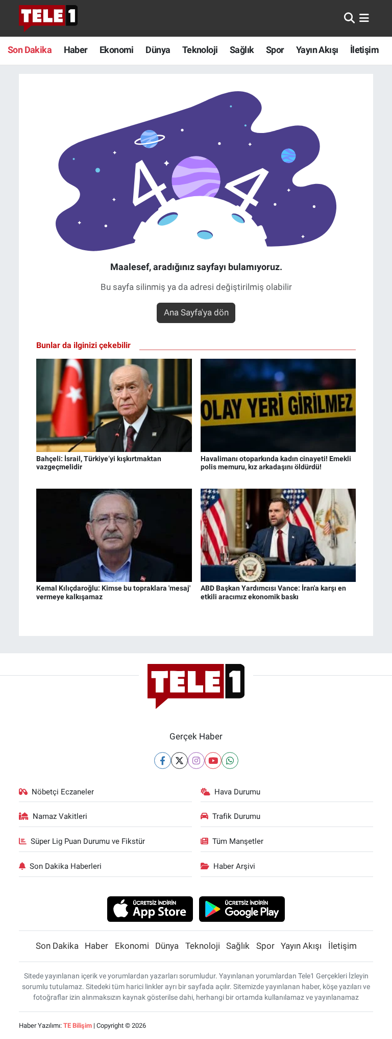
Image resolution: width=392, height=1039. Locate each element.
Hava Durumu (237, 791)
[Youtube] (213, 760)
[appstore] (150, 908)
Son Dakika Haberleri (66, 866)
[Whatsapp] (230, 760)
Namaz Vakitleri (60, 816)
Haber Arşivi (234, 866)
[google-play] (242, 908)
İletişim (364, 49)
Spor (275, 49)
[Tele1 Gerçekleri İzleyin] (48, 18)
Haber (76, 49)
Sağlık (242, 49)
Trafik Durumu (236, 816)
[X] (179, 760)
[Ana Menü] (364, 18)
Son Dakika (30, 49)
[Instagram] (196, 760)
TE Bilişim (77, 1025)
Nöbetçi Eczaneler (63, 791)
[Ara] (349, 18)
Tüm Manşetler (237, 841)
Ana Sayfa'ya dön (196, 312)
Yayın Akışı (317, 49)
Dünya (157, 49)
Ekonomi (117, 49)
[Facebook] (162, 760)
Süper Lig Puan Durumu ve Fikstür (88, 841)
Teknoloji (200, 49)
